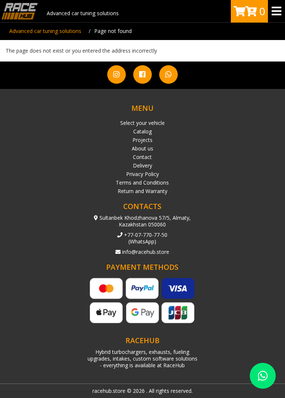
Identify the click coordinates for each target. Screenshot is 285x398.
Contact (142, 156)
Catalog (142, 131)
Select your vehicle (142, 122)
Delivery (142, 165)
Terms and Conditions (142, 182)
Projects (142, 139)
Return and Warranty (142, 191)
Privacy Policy (142, 174)
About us (142, 148)
